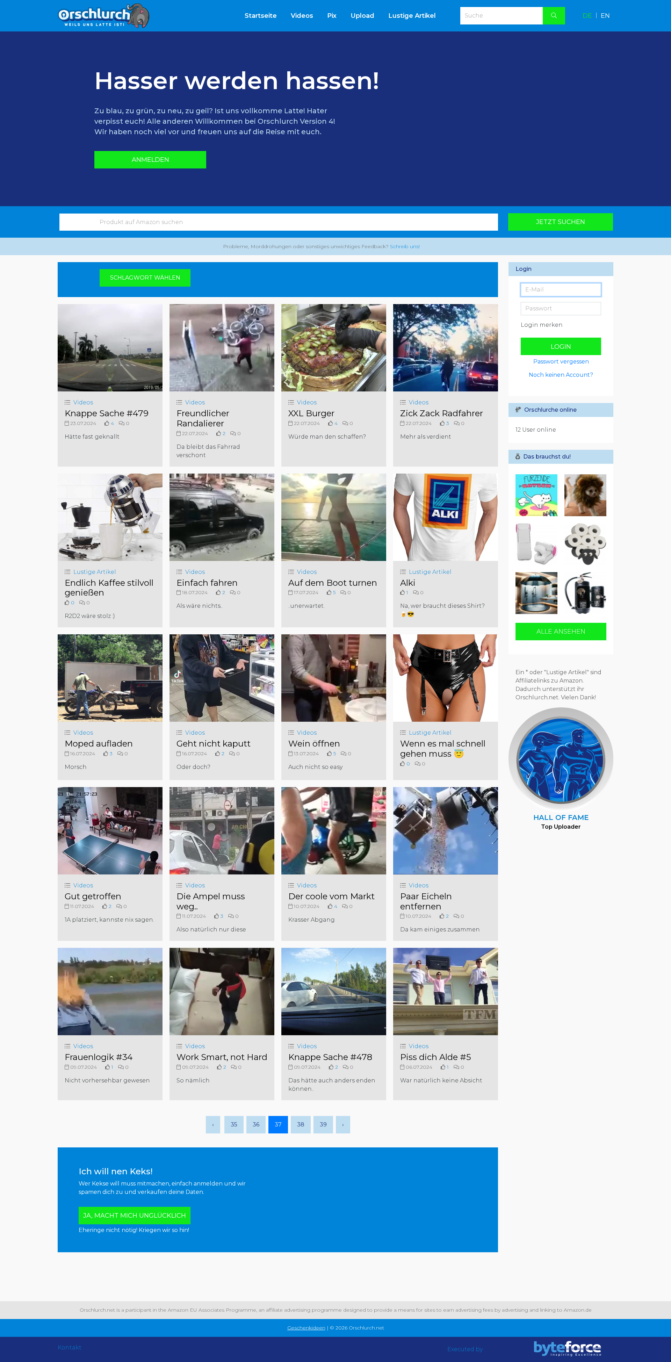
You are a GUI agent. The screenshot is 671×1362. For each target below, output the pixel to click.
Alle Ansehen (560, 631)
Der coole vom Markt (331, 896)
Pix (332, 16)
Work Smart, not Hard (221, 1057)
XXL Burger (311, 413)
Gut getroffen (93, 896)
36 (256, 1124)
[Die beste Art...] (583, 593)
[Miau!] (583, 495)
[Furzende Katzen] (538, 495)
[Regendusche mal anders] (538, 593)
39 (323, 1124)
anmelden (150, 160)
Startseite (264, 16)
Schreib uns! (405, 246)
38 (300, 1124)
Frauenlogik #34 (99, 1057)
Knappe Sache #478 (330, 1057)
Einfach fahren (207, 583)
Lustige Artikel (412, 16)
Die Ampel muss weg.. (210, 901)
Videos (302, 16)
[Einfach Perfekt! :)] (583, 544)
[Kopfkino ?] (538, 544)
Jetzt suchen (560, 222)
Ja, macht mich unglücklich (134, 1215)
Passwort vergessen (561, 361)
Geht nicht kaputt (213, 743)
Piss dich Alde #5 (435, 1057)
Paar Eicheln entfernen (426, 901)
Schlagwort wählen (145, 277)
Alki (408, 583)
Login (561, 347)
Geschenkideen (306, 1328)
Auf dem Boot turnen (332, 583)
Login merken (542, 325)
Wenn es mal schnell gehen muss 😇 (442, 748)
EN (605, 16)
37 (278, 1124)
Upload (362, 16)
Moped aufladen (99, 743)
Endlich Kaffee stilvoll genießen (109, 588)
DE (587, 16)
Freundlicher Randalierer (202, 418)
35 (234, 1124)
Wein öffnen (314, 743)
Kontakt (69, 1347)
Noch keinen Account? (561, 375)
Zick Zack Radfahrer (441, 413)
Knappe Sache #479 (107, 413)
